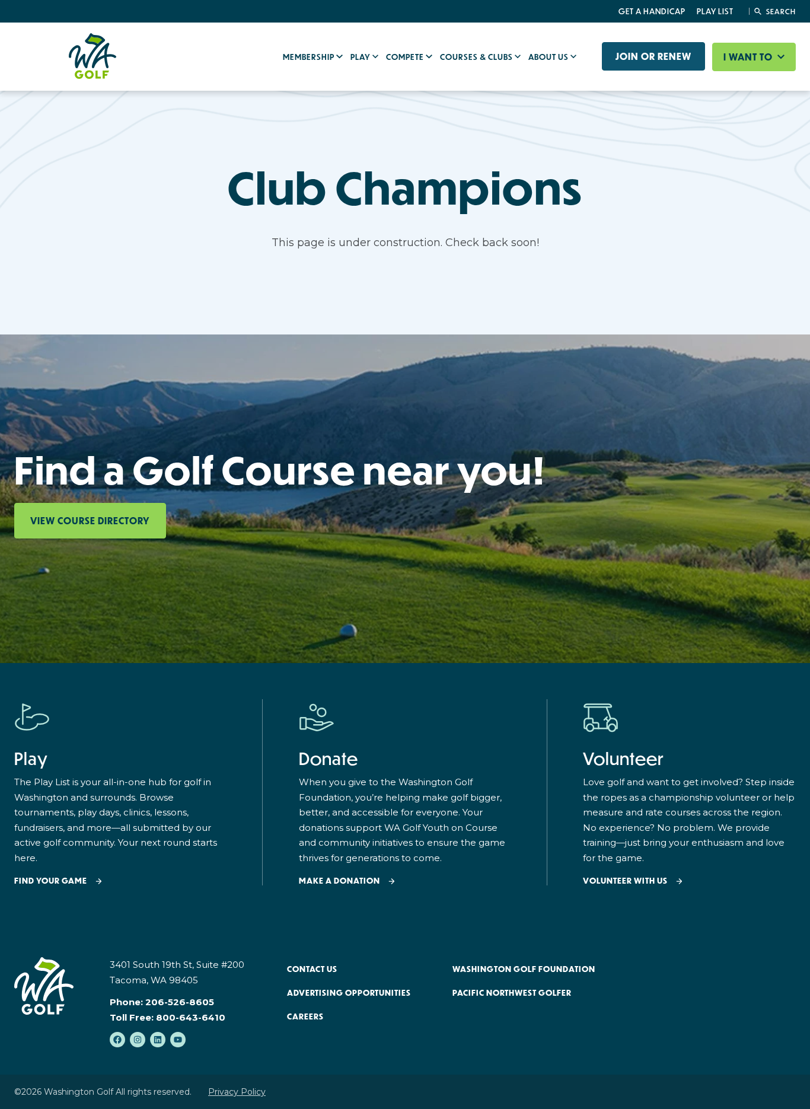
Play (361, 57)
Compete (406, 57)
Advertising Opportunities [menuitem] (349, 992)
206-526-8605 (179, 1002)
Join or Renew (653, 56)
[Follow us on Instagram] (137, 1039)
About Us (549, 57)
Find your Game (50, 881)
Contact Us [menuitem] (312, 969)
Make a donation (339, 881)
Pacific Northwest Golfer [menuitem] (512, 992)
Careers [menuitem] (305, 1016)
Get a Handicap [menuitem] (651, 11)
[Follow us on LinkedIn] (157, 1039)
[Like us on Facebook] (117, 1039)
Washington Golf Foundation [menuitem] (523, 969)
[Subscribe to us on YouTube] (178, 1039)
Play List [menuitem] (715, 11)
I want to (749, 56)
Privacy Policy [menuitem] (237, 1091)
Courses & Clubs (477, 57)
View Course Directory (90, 520)
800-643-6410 (190, 1017)
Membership (309, 57)
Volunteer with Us (625, 881)
